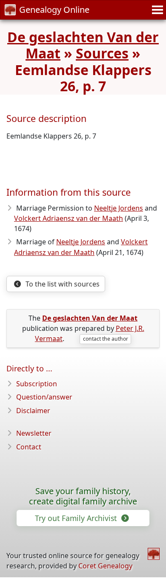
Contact (28, 447)
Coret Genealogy (105, 565)
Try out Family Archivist (77, 518)
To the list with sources (62, 284)
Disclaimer (33, 410)
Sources (102, 53)
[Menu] (156, 9)
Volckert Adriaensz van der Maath (68, 218)
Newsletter (34, 433)
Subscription (36, 383)
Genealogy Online (54, 9)
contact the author (105, 338)
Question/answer (44, 397)
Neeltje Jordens (118, 208)
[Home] (154, 554)
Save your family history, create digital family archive (83, 496)
